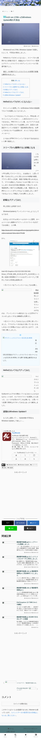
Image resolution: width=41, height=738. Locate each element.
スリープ (34, 464)
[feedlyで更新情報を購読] (25, 459)
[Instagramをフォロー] (34, 455)
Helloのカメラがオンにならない (15, 84)
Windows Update (24, 464)
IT (4, 464)
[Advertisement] (20, 494)
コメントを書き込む (20, 704)
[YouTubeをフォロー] (16, 459)
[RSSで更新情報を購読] (34, 459)
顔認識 (11, 467)
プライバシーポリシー (30, 728)
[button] (30, 528)
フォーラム (30, 731)
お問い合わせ (10, 731)
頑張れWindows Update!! (12, 95)
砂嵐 (5, 467)
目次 (12, 80)
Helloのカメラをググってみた (14, 92)
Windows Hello (12, 464)
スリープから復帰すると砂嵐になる (16, 87)
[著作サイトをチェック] (16, 455)
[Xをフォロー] (25, 455)
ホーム (11, 728)
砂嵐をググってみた (11, 89)
